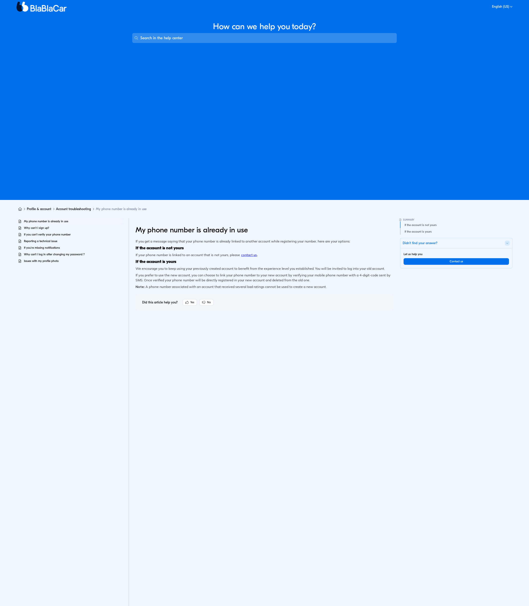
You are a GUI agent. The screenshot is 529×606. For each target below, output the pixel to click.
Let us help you (413, 254)
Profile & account (39, 209)
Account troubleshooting (73, 209)
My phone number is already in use (121, 209)
